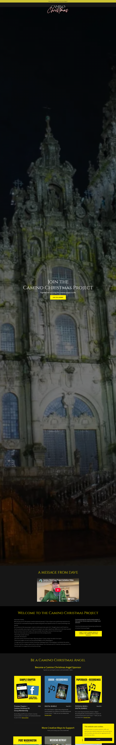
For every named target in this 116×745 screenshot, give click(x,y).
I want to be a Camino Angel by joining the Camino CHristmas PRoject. (88, 634)
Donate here (48, 715)
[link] (58, 4)
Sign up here (25, 717)
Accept (98, 739)
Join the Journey (58, 297)
